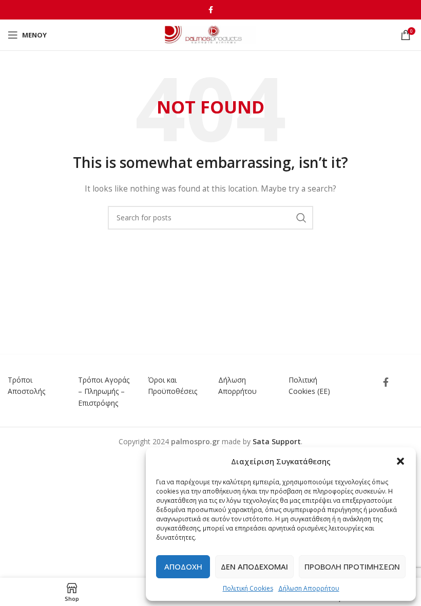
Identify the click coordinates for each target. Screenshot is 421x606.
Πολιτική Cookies (248, 588)
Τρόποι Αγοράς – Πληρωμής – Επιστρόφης (103, 391)
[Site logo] (211, 34)
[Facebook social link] (210, 9)
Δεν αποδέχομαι (254, 566)
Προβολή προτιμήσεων (352, 566)
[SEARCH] (301, 218)
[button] (400, 461)
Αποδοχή (183, 566)
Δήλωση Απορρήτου (308, 588)
